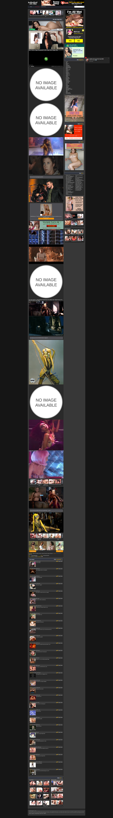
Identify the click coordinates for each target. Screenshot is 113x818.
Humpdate (67, 79)
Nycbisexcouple (68, 69)
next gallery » (59, 551)
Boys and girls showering (39, 539)
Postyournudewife (68, 93)
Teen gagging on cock (78, 186)
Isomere (31, 739)
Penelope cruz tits (77, 184)
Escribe (31, 724)
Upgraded (31, 672)
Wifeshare (67, 70)
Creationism (31, 747)
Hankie (31, 665)
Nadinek (31, 687)
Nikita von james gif (68, 177)
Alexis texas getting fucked (69, 180)
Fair (30, 732)
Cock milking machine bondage (70, 182)
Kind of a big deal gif (33, 15)
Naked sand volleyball (33, 484)
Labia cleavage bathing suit (79, 185)
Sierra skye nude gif (53, 798)
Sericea (31, 717)
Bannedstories (68, 78)
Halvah (31, 769)
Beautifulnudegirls (68, 67)
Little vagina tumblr (78, 190)
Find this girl (46, 218)
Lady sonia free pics (78, 181)
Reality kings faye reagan (69, 187)
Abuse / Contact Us (31, 813)
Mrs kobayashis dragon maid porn (67, 234)
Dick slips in (33, 538)
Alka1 (66, 62)
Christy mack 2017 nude (80, 225)
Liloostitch (67, 72)
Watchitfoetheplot (68, 88)
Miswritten (31, 620)
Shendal (31, 635)
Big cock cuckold (67, 225)
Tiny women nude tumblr (32, 805)
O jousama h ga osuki (69, 194)
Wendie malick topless (52, 484)
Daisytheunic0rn (68, 92)
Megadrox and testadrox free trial (45, 485)
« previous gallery (32, 551)
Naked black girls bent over (45, 16)
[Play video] (46, 66)
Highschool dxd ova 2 (52, 538)
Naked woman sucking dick (69, 186)
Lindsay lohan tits (68, 181)
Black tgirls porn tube (69, 178)
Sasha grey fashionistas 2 (78, 179)
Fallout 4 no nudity (68, 185)
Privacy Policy (37, 813)
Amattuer (67, 76)
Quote (61, 561)
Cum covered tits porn (38, 785)
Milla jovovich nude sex (54, 785)
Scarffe (31, 576)
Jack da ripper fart (68, 188)
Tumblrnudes (67, 65)
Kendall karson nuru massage (45, 792)
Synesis (31, 568)
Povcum (67, 61)
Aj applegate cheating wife (73, 225)
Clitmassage (67, 82)
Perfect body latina (68, 179)
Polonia (31, 650)
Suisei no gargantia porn (74, 234)
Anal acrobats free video (78, 182)
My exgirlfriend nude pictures (79, 180)
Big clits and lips (59, 798)
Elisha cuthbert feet (58, 15)
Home (31, 6)
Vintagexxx (67, 86)
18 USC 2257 (41, 813)
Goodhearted (32, 605)
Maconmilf (67, 80)
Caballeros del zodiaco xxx (79, 187)
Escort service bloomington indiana (45, 805)
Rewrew (67, 83)
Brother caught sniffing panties (80, 234)
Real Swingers (37, 6)
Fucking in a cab (68, 175)
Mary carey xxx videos (39, 485)
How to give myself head (78, 177)
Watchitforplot (68, 73)
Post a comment (32, 559)
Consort (31, 680)
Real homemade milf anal (69, 184)
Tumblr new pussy (38, 805)
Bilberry (31, 628)
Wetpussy (67, 75)
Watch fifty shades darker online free (32, 799)
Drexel (31, 598)
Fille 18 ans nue (52, 15)
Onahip (67, 84)
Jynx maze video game (39, 15)
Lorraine (31, 583)
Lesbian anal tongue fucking (53, 792)
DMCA (45, 813)
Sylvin (31, 702)
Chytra (31, 754)
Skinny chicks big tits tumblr (32, 792)
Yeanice (67, 64)
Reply (59, 561)
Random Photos (43, 6)
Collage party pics (45, 785)
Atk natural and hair (68, 191)
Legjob (67, 91)
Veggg (67, 90)
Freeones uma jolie (32, 785)
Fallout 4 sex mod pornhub (67, 219)
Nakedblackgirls (58, 553)
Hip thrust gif (77, 178)
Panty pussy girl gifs (78, 188)
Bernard (31, 695)
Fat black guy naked (59, 785)
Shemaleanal (67, 85)
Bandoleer (31, 561)
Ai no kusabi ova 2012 (78, 189)
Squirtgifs (67, 87)
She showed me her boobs (58, 539)
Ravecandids (67, 77)
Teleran (31, 613)
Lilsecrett (67, 71)
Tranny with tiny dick (38, 792)
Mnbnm (67, 68)
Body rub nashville (45, 538)
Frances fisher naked (78, 183)
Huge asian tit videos (58, 484)
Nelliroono (67, 63)
